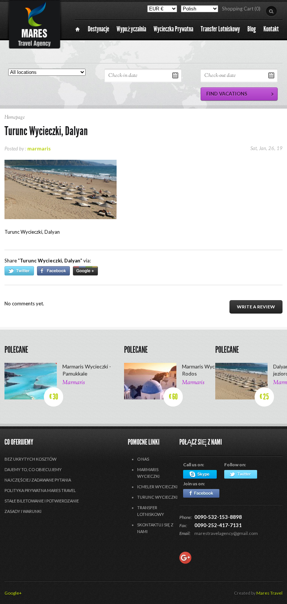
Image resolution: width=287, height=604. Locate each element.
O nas (143, 459)
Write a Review (256, 306)
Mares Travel (269, 593)
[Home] (77, 29)
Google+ (13, 593)
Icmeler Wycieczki (157, 486)
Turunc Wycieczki (157, 497)
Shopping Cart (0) (241, 9)
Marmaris (73, 383)
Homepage (14, 117)
